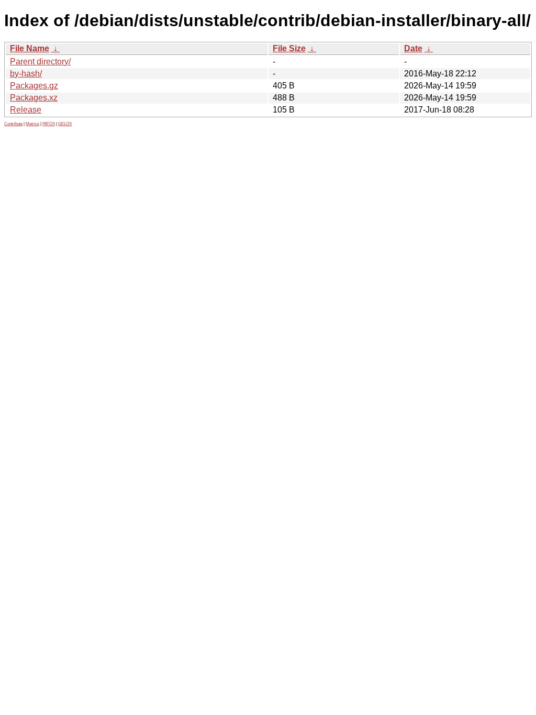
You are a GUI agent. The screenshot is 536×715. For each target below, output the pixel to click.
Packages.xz (34, 97)
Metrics (32, 123)
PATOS (48, 123)
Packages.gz (34, 85)
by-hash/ (26, 73)
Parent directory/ (40, 61)
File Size (289, 48)
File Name (29, 48)
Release (25, 109)
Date (413, 48)
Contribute (13, 123)
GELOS (65, 123)
